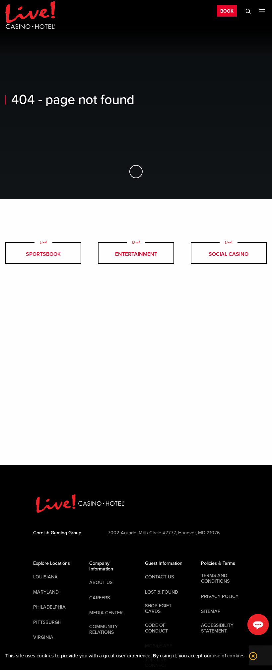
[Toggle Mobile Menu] (262, 11)
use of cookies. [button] (229, 656)
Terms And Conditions (215, 578)
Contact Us (159, 577)
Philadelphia (49, 607)
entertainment (136, 254)
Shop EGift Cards (158, 608)
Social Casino (228, 254)
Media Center (106, 613)
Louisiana (45, 577)
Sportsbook (43, 254)
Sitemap (211, 611)
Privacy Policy (219, 596)
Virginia (43, 637)
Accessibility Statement (217, 628)
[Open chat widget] (258, 624)
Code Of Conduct (156, 628)
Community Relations (103, 629)
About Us (100, 582)
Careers (99, 598)
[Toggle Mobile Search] (248, 11)
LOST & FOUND (161, 592)
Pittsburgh (47, 622)
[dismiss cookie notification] (251, 656)
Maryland (46, 592)
